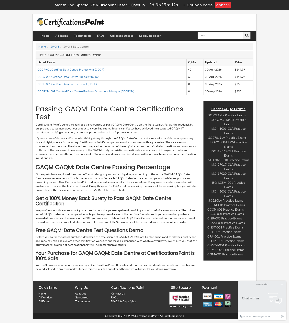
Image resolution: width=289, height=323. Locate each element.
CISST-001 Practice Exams (225, 227)
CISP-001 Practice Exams (224, 218)
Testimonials (82, 35)
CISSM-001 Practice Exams (226, 223)
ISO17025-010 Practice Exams (228, 160)
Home (45, 35)
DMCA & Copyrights (123, 301)
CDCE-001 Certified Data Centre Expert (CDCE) (67, 84)
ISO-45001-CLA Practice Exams (228, 193)
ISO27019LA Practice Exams (227, 137)
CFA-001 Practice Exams (224, 236)
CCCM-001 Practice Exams (226, 205)
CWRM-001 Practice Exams (226, 245)
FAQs (100, 35)
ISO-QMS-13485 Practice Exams (228, 122)
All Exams (61, 35)
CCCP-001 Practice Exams (225, 209)
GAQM (54, 46)
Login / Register (150, 35)
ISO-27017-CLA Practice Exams (228, 166)
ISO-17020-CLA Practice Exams (228, 176)
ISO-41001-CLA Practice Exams (228, 131)
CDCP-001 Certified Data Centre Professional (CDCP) (71, 69)
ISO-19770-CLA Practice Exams (228, 153)
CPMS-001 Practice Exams (225, 249)
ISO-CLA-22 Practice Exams (226, 115)
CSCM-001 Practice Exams (225, 241)
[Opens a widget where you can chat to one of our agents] (262, 300)
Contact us (118, 293)
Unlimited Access (121, 35)
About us (80, 293)
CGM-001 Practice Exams (225, 254)
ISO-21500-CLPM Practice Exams (228, 144)
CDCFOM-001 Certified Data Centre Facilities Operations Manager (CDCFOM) (86, 91)
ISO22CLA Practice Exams (225, 200)
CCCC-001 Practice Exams (225, 214)
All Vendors (46, 297)
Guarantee (81, 297)
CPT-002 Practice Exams (224, 232)
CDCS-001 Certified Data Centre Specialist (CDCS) (69, 76)
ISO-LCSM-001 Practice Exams (228, 185)
